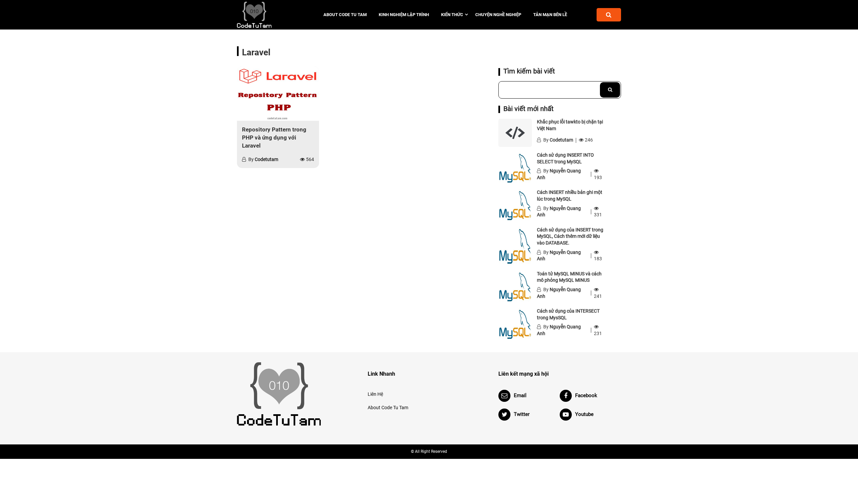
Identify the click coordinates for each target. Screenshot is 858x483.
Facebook (586, 395)
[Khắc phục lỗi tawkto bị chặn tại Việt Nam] (515, 133)
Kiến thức (452, 14)
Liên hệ (375, 394)
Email (520, 395)
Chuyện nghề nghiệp (498, 14)
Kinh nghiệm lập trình (404, 14)
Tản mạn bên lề (550, 14)
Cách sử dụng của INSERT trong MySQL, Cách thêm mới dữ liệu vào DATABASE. (570, 236)
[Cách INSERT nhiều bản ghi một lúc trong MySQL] (515, 205)
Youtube (584, 414)
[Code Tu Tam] (265, 15)
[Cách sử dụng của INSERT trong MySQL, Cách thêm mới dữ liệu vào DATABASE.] (515, 246)
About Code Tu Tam (345, 14)
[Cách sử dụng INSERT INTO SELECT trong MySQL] (515, 168)
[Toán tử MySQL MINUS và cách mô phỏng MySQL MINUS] (515, 287)
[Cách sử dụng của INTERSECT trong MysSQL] (515, 324)
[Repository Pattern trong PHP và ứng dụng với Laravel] (278, 93)
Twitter (522, 414)
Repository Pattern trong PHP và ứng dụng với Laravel (274, 137)
